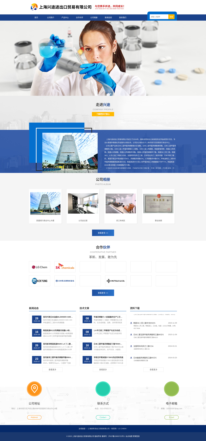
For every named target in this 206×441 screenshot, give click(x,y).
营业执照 (158, 221)
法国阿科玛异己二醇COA (143, 331)
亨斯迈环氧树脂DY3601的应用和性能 (108, 357)
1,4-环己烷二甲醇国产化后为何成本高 (109, 330)
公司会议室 (83, 221)
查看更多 (52, 370)
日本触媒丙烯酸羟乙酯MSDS (145, 342)
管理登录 (136, 436)
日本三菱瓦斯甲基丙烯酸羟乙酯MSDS (148, 319)
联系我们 (122, 17)
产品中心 (65, 17)
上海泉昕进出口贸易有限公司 (98, 429)
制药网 (113, 429)
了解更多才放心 (103, 114)
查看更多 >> (103, 233)
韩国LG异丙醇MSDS (141, 354)
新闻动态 (108, 17)
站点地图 (129, 436)
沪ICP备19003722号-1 (117, 436)
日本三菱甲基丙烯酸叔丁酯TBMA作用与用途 (111, 344)
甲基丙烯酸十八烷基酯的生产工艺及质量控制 (111, 317)
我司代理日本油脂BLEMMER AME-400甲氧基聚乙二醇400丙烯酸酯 (70, 317)
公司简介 (50, 17)
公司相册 (94, 17)
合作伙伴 (79, 17)
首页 (36, 17)
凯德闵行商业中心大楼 (45, 221)
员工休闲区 (120, 221)
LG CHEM (122, 429)
